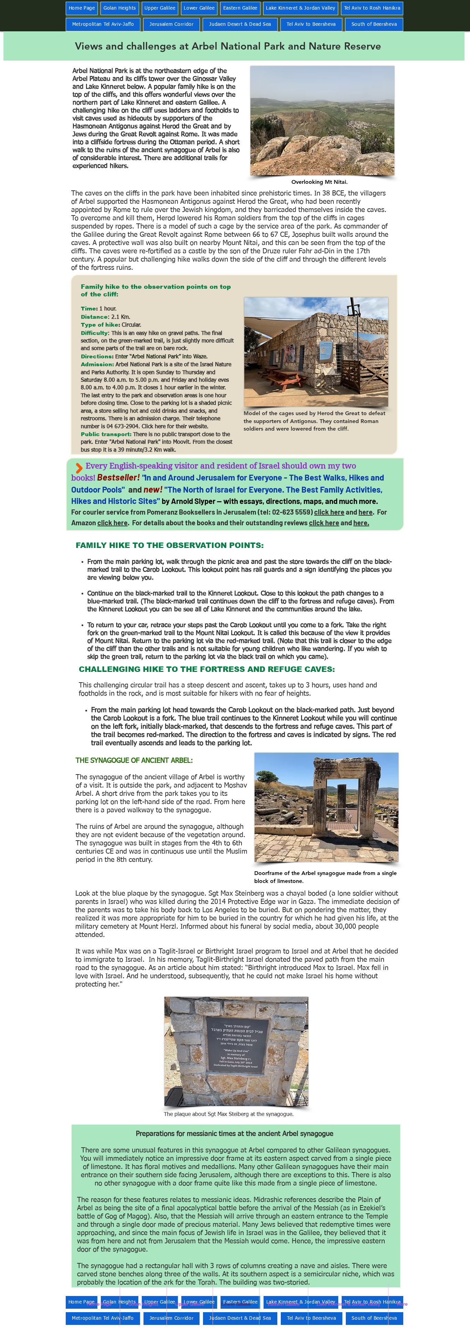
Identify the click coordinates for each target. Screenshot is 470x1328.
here (366, 512)
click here (329, 512)
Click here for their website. (175, 427)
